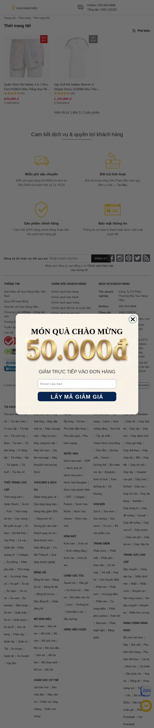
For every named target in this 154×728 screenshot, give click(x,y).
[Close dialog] (133, 319)
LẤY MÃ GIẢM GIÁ (77, 396)
